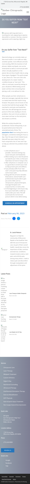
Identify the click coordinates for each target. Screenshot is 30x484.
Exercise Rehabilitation (11, 395)
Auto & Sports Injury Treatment (13, 401)
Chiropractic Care (9, 367)
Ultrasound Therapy (10, 388)
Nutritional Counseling (11, 384)
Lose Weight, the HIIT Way (15, 332)
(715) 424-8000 (24, 7)
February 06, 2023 (16, 213)
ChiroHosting (24, 481)
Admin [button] (14, 479)
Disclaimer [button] (18, 476)
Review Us (7, 450)
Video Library (7, 422)
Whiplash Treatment (10, 374)
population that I (7, 132)
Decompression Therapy (14, 317)
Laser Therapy (8, 371)
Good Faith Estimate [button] (6, 479)
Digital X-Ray (7, 381)
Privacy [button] (24, 476)
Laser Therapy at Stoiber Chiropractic (17, 293)
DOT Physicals (8, 398)
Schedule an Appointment (14, 203)
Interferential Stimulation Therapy (14, 391)
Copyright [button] (11, 476)
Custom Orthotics (9, 378)
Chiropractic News (8, 420)
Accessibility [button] (4, 476)
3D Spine (6, 416)
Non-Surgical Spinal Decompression (15, 405)
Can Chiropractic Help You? (11, 418)
